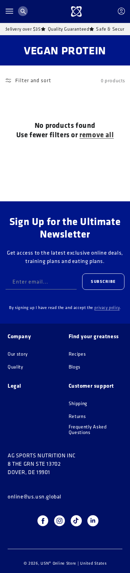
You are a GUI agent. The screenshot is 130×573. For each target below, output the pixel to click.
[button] (9, 11)
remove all (96, 134)
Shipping (78, 403)
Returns (77, 416)
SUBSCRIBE (103, 281)
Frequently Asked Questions (88, 429)
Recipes (77, 354)
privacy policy (106, 307)
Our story (17, 354)
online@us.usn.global (34, 496)
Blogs (75, 367)
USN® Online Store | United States (73, 563)
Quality (15, 367)
